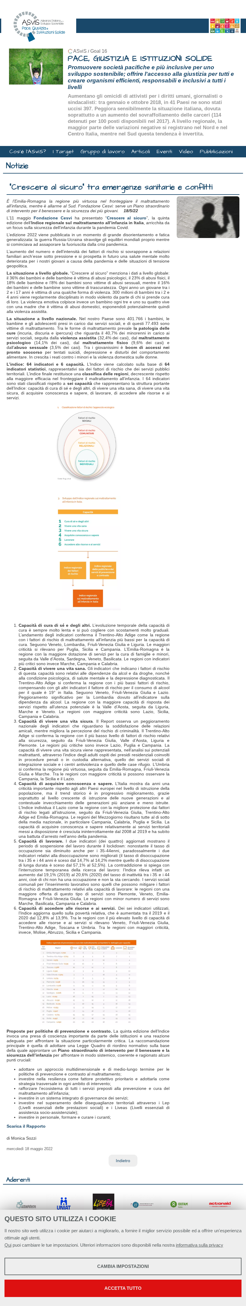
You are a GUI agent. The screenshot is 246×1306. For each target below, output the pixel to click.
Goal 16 (98, 51)
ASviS (80, 51)
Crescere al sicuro (127, 218)
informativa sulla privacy (199, 1245)
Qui (7, 1245)
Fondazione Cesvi (53, 218)
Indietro (123, 1160)
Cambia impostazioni (123, 1266)
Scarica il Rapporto (26, 1126)
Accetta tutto (123, 1288)
